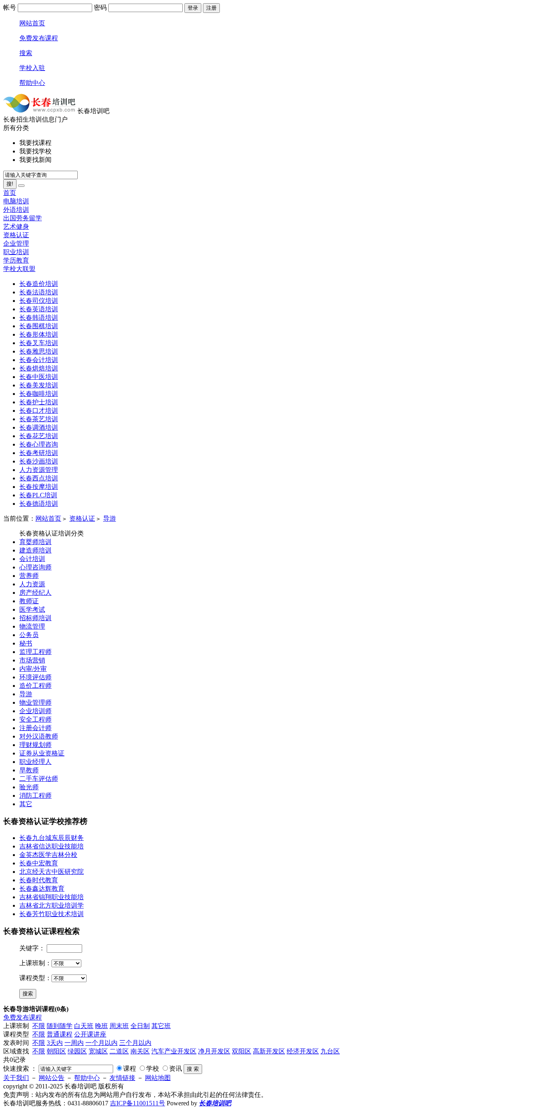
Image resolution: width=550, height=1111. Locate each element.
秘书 (25, 643)
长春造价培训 (38, 283)
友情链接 (122, 1077)
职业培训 (16, 251)
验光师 (29, 787)
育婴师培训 (35, 541)
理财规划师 (35, 744)
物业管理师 (35, 702)
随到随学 (59, 1025)
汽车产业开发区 (173, 1051)
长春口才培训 (38, 410)
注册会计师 (35, 727)
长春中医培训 (38, 376)
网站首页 (32, 23)
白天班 (83, 1025)
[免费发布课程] (21, 185)
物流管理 (32, 626)
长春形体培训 (38, 334)
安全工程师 (35, 719)
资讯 (175, 1068)
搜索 (25, 53)
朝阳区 (56, 1051)
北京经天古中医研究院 (51, 871)
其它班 (161, 1025)
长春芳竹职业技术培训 (51, 913)
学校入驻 (32, 67)
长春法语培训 (38, 292)
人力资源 (32, 584)
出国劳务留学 (22, 218)
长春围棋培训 (38, 326)
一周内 (74, 1042)
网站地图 (158, 1077)
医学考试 (32, 609)
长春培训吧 (215, 1103)
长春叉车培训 (38, 342)
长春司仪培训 (38, 300)
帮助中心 (32, 82)
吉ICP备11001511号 (137, 1103)
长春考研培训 (38, 452)
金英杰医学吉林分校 (48, 854)
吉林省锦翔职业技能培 (51, 897)
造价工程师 (35, 685)
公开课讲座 (90, 1034)
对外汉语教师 (38, 736)
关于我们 (16, 1077)
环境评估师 (35, 677)
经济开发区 (303, 1051)
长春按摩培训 (38, 486)
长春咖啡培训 (38, 393)
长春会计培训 (38, 359)
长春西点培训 (38, 478)
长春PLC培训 (38, 495)
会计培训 (32, 558)
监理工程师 (35, 651)
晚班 (101, 1025)
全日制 (140, 1025)
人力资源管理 (38, 469)
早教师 (29, 770)
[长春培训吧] (39, 111)
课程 (129, 1068)
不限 (38, 1025)
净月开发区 (214, 1051)
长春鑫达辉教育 (41, 888)
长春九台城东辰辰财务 (51, 837)
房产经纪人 (35, 592)
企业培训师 (35, 711)
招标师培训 (35, 617)
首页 (9, 192)
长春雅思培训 (38, 351)
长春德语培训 (38, 503)
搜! (9, 184)
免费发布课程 (38, 38)
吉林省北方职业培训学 (51, 905)
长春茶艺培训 (38, 419)
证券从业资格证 (41, 753)
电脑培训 (16, 201)
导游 (109, 518)
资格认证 (16, 235)
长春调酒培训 (38, 427)
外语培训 (16, 209)
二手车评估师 (38, 778)
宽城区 (98, 1051)
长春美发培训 (38, 385)
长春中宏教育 (38, 863)
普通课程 (59, 1034)
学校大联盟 (19, 268)
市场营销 (32, 660)
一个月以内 (101, 1042)
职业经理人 (35, 761)
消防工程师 (35, 795)
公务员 (29, 634)
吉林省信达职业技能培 (51, 846)
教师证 (29, 601)
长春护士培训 (38, 402)
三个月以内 (135, 1042)
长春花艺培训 (38, 435)
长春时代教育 (38, 880)
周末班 (119, 1025)
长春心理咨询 (38, 444)
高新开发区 (269, 1051)
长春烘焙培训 (38, 368)
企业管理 (16, 243)
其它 (25, 804)
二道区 (119, 1051)
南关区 (140, 1051)
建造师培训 (35, 550)
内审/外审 (33, 668)
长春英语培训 (38, 309)
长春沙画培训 (38, 461)
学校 (152, 1068)
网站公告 (51, 1077)
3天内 (55, 1042)
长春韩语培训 (38, 317)
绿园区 (77, 1051)
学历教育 (16, 260)
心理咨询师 (35, 567)
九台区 (330, 1051)
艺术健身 (16, 226)
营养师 (29, 575)
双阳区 (241, 1051)
